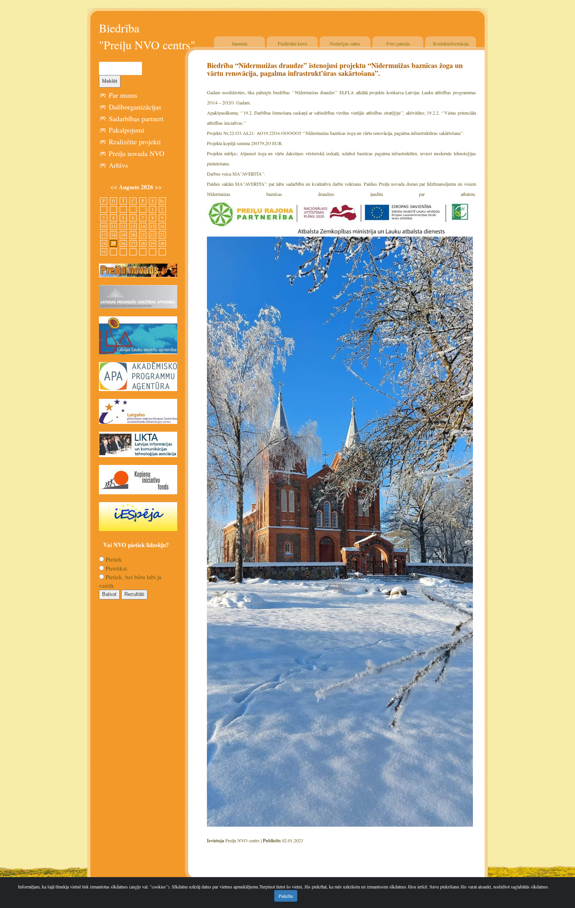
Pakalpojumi (126, 130)
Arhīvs (118, 165)
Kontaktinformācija (451, 43)
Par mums (123, 95)
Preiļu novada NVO (136, 153)
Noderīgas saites (345, 43)
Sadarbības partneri (136, 118)
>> (158, 187)
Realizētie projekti (135, 141)
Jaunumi (239, 43)
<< (114, 187)
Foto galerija (398, 43)
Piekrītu (286, 896)
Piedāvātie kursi (292, 43)
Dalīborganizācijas (135, 106)
